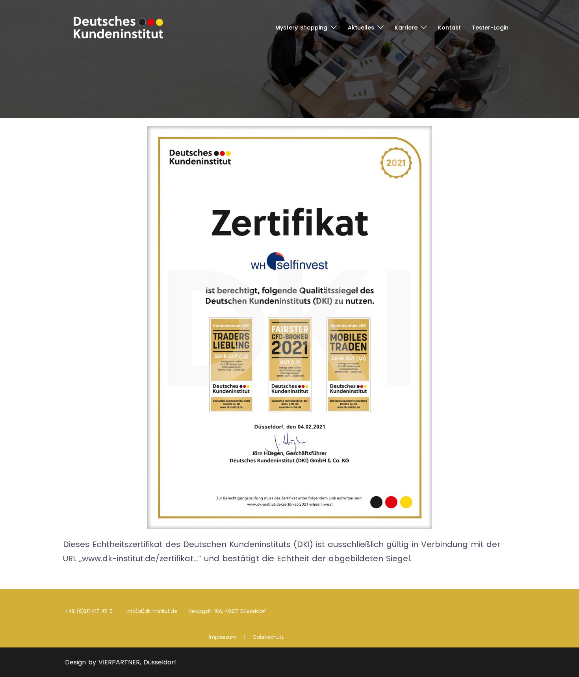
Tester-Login (490, 28)
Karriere (406, 28)
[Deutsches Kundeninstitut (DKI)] (118, 26)
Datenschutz (268, 637)
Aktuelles (361, 28)
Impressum (222, 637)
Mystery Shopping (301, 28)
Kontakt (449, 28)
